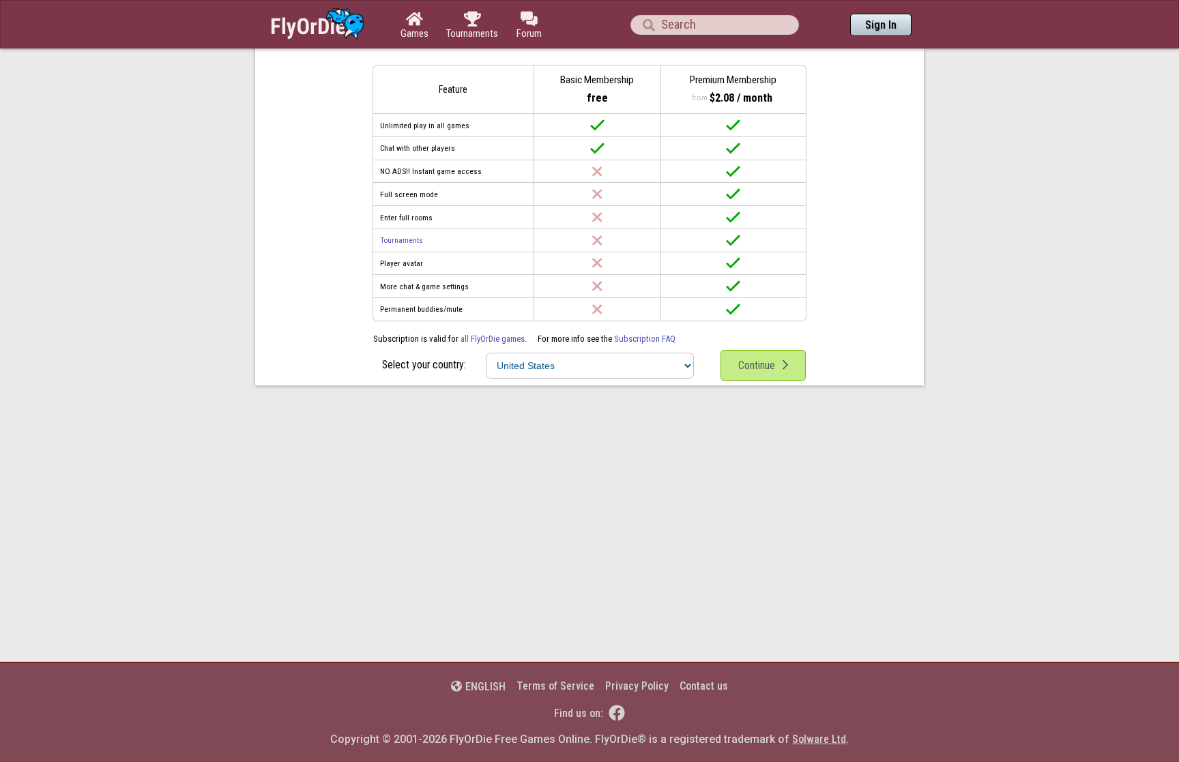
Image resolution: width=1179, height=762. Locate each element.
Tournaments (401, 240)
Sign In (881, 24)
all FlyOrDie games (493, 339)
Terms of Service (555, 685)
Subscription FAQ (644, 339)
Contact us (704, 685)
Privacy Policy (637, 685)
